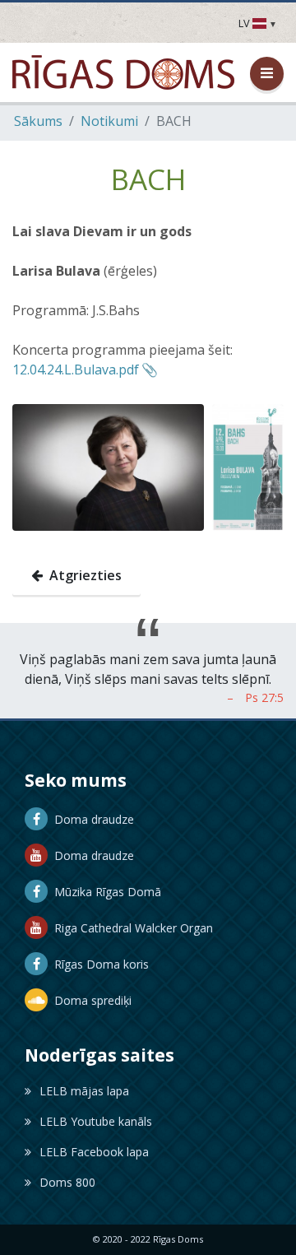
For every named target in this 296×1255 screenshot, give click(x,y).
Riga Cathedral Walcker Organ (130, 928)
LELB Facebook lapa (94, 1152)
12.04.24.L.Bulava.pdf (75, 369)
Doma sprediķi (90, 1000)
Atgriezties (82, 575)
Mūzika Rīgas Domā (104, 891)
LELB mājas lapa (84, 1091)
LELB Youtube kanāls (95, 1121)
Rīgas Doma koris (98, 964)
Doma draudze (91, 819)
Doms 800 (67, 1182)
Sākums (38, 121)
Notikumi (109, 121)
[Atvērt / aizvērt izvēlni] (267, 74)
